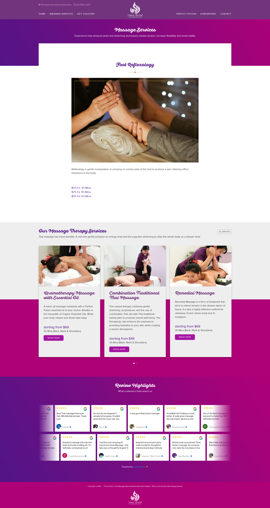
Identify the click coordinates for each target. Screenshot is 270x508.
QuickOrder (162, 486)
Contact (225, 13)
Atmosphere (208, 13)
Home (42, 13)
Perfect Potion (186, 13)
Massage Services (61, 13)
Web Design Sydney (174, 486)
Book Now (54, 349)
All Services (224, 232)
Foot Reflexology (193, 294)
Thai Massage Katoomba (123, 486)
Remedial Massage (129, 294)
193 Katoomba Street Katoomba (55, 4)
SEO (153, 486)
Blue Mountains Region (142, 486)
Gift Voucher (85, 13)
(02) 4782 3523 (82, 4)
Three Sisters (109, 486)
